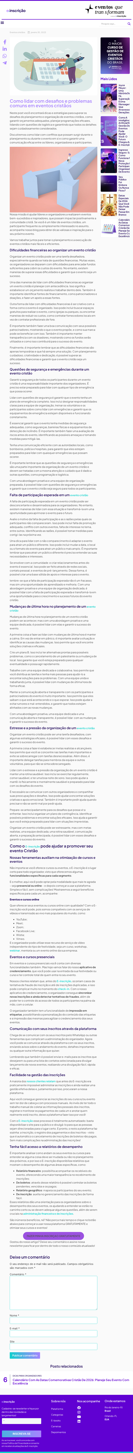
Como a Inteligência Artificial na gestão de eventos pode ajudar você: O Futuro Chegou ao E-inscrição (101, 1388)
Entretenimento (34, 1377)
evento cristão (79, 495)
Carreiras (56, 1436)
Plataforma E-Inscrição (51, 1379)
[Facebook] (79, 1418)
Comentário (18, 1274)
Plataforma (57, 1418)
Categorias (57, 1424)
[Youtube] (79, 1427)
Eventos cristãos (17, 32)
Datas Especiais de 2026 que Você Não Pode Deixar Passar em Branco (124, 205)
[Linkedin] (79, 1431)
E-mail (15, 1328)
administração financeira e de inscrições (48, 1213)
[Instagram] (79, 1422)
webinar (15, 950)
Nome (14, 1315)
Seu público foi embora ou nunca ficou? (124, 183)
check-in (63, 989)
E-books (55, 1430)
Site (12, 1341)
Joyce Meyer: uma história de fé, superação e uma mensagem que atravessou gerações (125, 99)
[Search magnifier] (129, 24)
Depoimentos (58, 1442)
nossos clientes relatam (41, 1081)
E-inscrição (32, 846)
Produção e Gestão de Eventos (119, 1377)
